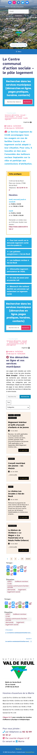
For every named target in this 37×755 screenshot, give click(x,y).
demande (11, 590)
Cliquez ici (6, 717)
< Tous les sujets (11, 113)
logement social (13, 592)
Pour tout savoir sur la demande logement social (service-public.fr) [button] (17, 242)
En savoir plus (23, 450)
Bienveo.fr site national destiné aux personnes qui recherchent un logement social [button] (18, 290)
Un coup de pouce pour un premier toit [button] (18, 279)
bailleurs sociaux (21, 581)
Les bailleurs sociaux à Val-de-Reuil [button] (18, 261)
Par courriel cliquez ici (16, 738)
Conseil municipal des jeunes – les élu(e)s (16, 465)
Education (11, 458)
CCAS (9, 584)
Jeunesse (17, 415)
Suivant (28, 559)
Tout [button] (8, 402)
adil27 (9, 581)
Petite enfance (12, 417)
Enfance (11, 415)
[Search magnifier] (25, 45)
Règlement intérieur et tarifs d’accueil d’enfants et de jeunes (18, 425)
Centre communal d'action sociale (18, 586)
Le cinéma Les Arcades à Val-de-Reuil (16, 493)
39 (22, 559)
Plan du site (18, 749)
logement (22, 590)
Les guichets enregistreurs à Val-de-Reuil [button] (18, 252)
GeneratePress (29, 752)
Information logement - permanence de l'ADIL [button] (18, 270)
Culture (10, 486)
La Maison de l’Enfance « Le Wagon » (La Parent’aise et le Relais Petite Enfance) (18, 535)
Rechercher (25, 397)
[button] (28, 122)
